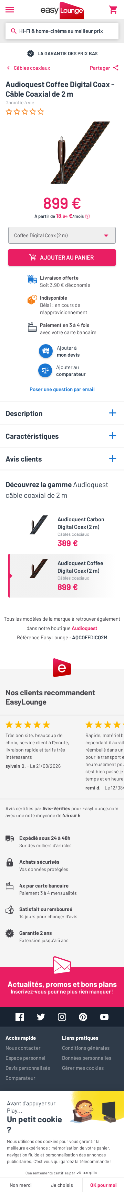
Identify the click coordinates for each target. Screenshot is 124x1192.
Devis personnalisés (28, 1068)
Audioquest (84, 628)
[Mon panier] (113, 10)
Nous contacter (23, 1048)
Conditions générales (86, 1048)
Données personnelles (86, 1058)
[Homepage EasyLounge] (62, 9)
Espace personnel (25, 1058)
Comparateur (20, 1078)
